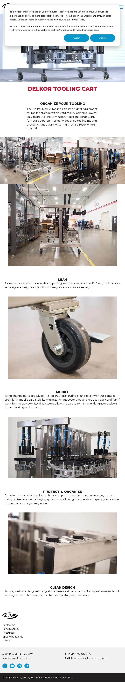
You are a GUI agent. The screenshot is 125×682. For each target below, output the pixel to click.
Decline (103, 38)
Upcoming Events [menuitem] (12, 636)
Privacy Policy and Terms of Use (54, 677)
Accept (76, 38)
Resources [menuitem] (8, 632)
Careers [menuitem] (6, 640)
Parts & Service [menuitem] (11, 628)
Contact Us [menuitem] (8, 625)
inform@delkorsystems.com (90, 658)
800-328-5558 (83, 654)
